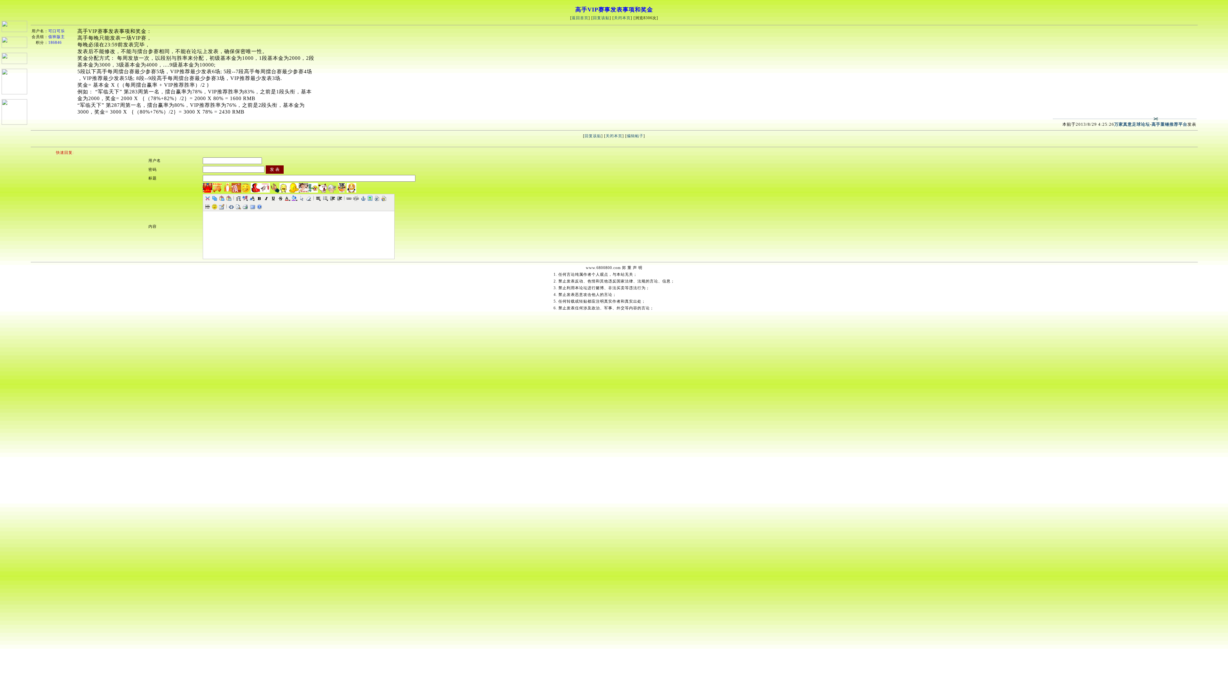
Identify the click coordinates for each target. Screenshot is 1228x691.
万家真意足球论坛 (1132, 124)
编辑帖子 (635, 136)
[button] (207, 198)
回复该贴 (601, 18)
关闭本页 (622, 18)
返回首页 (580, 18)
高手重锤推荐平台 (1169, 124)
